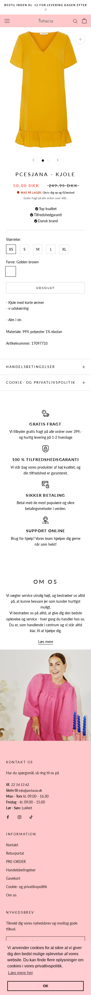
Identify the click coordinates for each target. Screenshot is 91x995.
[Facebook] (8, 816)
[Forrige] (33, 160)
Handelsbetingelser (30, 367)
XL (64, 249)
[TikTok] (31, 816)
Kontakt (12, 845)
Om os (11, 895)
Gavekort (13, 878)
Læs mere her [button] (20, 973)
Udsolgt (45, 288)
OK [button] (45, 986)
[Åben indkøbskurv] (84, 20)
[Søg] (75, 21)
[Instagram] (19, 816)
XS (11, 249)
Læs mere (45, 641)
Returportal (15, 853)
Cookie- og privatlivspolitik (41, 382)
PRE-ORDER (16, 861)
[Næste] (57, 160)
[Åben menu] (7, 21)
